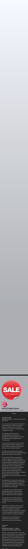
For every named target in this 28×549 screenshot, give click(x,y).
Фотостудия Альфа (10, 408)
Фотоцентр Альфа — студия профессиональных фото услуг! (11, 529)
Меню (14, 413)
